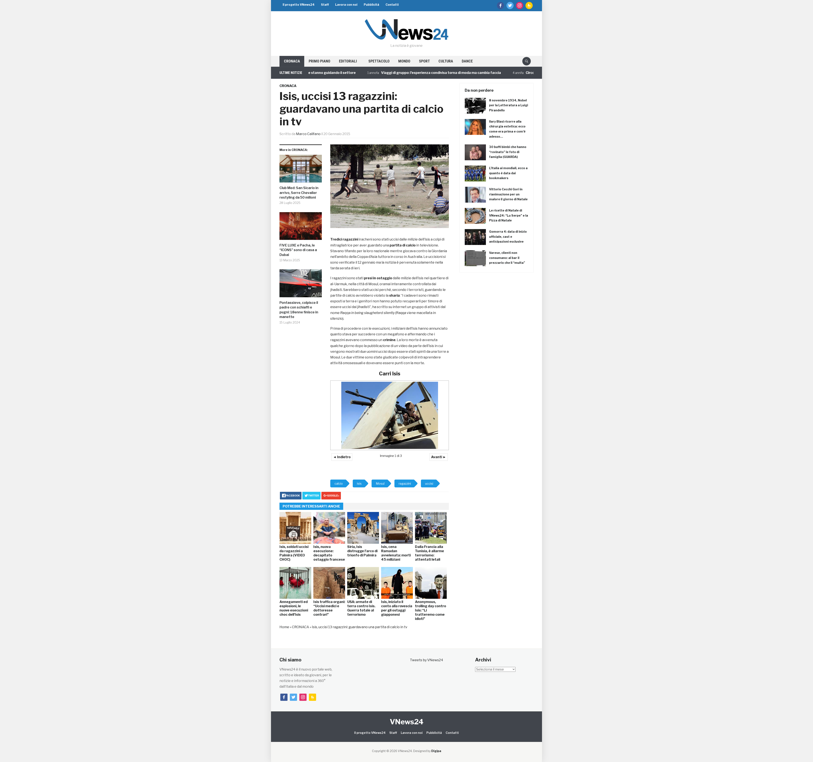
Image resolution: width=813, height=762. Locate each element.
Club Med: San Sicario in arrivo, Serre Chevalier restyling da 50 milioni (298, 192)
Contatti (392, 4)
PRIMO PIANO (319, 61)
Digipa (436, 751)
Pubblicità (371, 4)
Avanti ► (438, 457)
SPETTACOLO (379, 61)
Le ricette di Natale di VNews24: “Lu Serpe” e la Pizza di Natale (508, 215)
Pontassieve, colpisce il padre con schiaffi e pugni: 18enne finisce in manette (298, 310)
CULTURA (445, 61)
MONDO (404, 61)
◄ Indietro (342, 457)
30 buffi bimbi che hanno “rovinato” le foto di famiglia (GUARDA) (507, 152)
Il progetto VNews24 (299, 4)
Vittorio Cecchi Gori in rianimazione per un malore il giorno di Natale (508, 194)
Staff (325, 4)
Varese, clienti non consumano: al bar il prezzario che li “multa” (507, 258)
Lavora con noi (346, 4)
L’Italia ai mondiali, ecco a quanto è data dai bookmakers (508, 173)
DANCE (467, 61)
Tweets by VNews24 (426, 660)
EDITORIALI (348, 61)
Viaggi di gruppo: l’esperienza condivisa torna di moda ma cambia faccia (408, 73)
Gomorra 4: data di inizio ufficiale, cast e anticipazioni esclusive (508, 236)
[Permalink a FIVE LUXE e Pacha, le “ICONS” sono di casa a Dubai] (300, 227)
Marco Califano (308, 134)
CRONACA (292, 61)
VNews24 (406, 721)
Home (284, 627)
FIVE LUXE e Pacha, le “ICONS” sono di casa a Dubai (298, 250)
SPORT (424, 61)
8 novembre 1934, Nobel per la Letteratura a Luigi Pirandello (508, 105)
